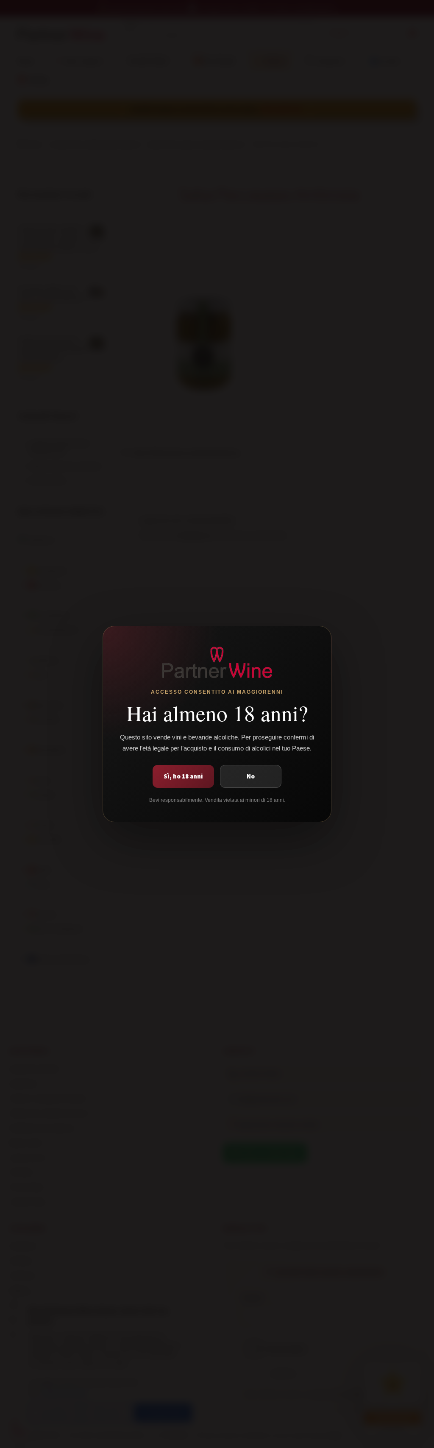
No (251, 776)
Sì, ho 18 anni (183, 776)
